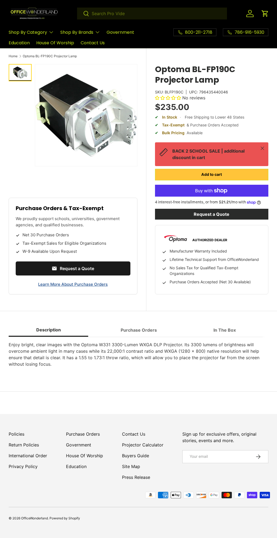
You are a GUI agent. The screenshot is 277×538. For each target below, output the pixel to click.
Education (19, 43)
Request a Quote (211, 214)
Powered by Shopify (65, 518)
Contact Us (93, 43)
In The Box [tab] (224, 330)
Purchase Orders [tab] (139, 330)
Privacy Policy (23, 466)
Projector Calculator (142, 445)
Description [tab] (48, 329)
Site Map (131, 466)
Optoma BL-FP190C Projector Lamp (50, 56)
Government (120, 32)
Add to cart (211, 174)
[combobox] (152, 13)
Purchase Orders (83, 434)
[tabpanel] (138, 354)
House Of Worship (55, 43)
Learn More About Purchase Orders (73, 284)
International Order (28, 455)
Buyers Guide (135, 455)
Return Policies (24, 445)
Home (13, 56)
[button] (265, 13)
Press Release (136, 477)
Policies (16, 434)
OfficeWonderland (34, 518)
